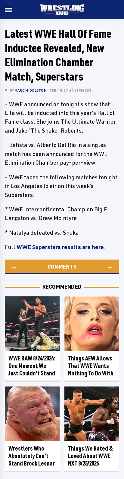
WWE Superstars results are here (60, 247)
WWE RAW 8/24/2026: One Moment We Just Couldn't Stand (31, 365)
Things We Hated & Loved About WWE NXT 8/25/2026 (90, 456)
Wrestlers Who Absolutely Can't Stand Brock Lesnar (31, 456)
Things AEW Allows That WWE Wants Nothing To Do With (90, 365)
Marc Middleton (30, 90)
